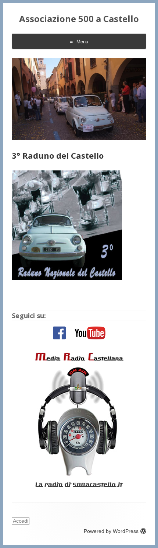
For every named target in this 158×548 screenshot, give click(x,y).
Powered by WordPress (111, 531)
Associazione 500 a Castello (79, 19)
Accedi (20, 521)
